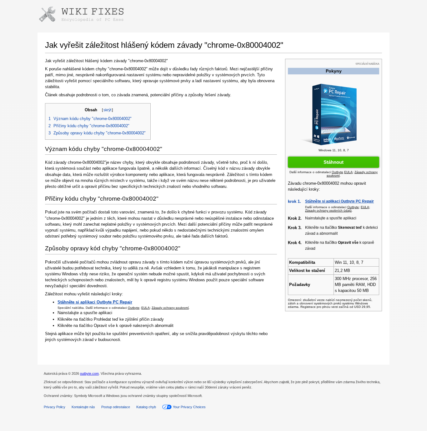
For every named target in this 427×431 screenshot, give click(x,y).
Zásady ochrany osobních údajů (328, 210)
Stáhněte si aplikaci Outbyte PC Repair (339, 201)
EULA (145, 307)
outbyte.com (89, 373)
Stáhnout (334, 162)
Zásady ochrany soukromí (170, 307)
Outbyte (133, 307)
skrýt (107, 110)
